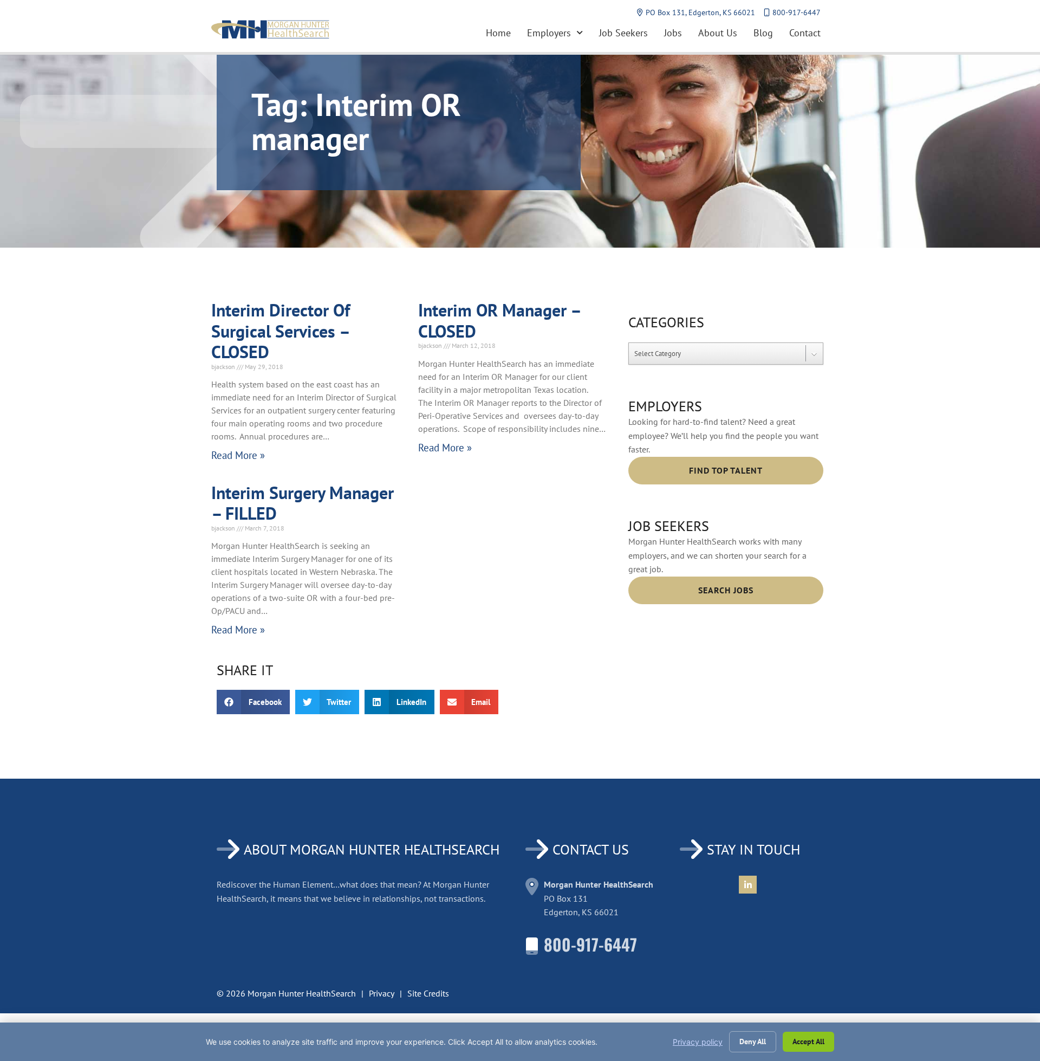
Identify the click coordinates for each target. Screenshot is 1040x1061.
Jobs (673, 33)
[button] (253, 702)
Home (498, 33)
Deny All (752, 1041)
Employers (549, 33)
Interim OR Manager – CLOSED (499, 320)
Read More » (238, 455)
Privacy (381, 993)
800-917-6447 (590, 944)
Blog (763, 33)
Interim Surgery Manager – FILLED (302, 503)
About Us (717, 33)
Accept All (808, 1041)
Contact (805, 33)
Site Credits (428, 993)
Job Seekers (623, 33)
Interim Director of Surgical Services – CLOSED (280, 331)
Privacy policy (698, 1041)
